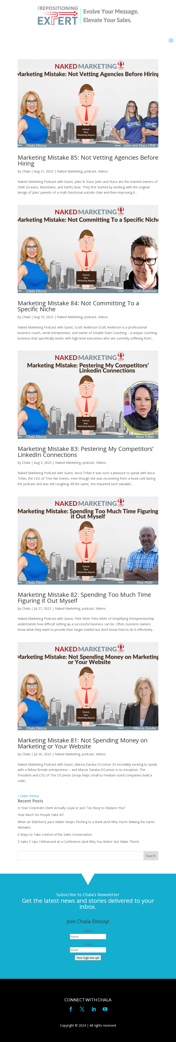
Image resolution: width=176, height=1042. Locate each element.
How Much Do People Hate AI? (41, 815)
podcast (90, 171)
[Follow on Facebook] (71, 1009)
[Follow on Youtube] (105, 1009)
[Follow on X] (82, 1009)
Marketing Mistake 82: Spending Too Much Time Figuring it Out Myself (84, 597)
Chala (26, 171)
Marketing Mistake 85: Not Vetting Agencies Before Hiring (88, 160)
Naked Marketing (69, 171)
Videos (103, 171)
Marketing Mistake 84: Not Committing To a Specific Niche (78, 306)
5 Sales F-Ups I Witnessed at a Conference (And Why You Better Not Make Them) (78, 841)
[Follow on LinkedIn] (94, 1009)
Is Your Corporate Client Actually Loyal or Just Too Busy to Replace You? (71, 808)
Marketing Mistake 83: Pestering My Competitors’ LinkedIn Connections (85, 452)
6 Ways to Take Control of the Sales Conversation (55, 834)
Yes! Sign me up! (88, 958)
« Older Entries (28, 796)
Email (88, 944)
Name (88, 931)
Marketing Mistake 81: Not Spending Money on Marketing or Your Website (83, 743)
